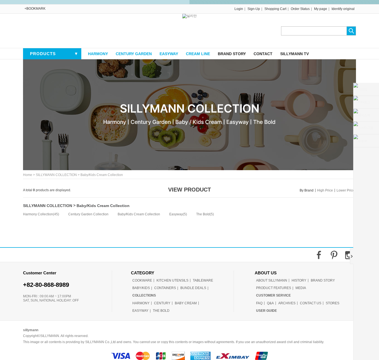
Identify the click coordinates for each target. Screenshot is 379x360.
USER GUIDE (266, 311)
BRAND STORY (232, 54)
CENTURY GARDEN (134, 54)
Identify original (343, 9)
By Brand (307, 190)
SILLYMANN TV (294, 54)
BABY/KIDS (141, 288)
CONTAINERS (165, 288)
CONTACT (263, 54)
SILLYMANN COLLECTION (56, 175)
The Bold (203, 214)
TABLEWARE (203, 280)
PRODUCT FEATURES (273, 288)
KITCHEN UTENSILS (172, 280)
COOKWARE (142, 280)
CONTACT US (310, 303)
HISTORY (299, 280)
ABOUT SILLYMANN (271, 280)
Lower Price (346, 190)
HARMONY (98, 54)
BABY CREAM (186, 303)
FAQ (259, 303)
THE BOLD (161, 311)
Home (27, 175)
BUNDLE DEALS (193, 288)
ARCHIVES (286, 303)
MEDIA (300, 288)
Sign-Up (253, 9)
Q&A (270, 303)
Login (238, 9)
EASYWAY (169, 54)
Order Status (300, 9)
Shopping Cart (275, 9)
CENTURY (162, 303)
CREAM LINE (198, 54)
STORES (332, 303)
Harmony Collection (38, 214)
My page (320, 9)
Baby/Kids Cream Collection (101, 175)
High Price (325, 190)
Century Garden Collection (88, 214)
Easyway (176, 214)
